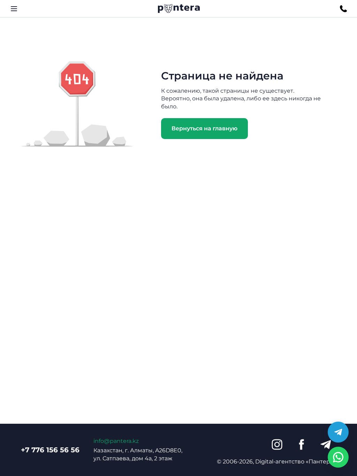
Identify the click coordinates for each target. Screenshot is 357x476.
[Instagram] (276, 444)
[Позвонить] (343, 9)
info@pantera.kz (116, 441)
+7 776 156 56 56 (50, 450)
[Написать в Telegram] (338, 432)
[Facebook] (301, 444)
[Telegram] (325, 444)
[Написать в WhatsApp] (338, 457)
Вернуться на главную (204, 128)
